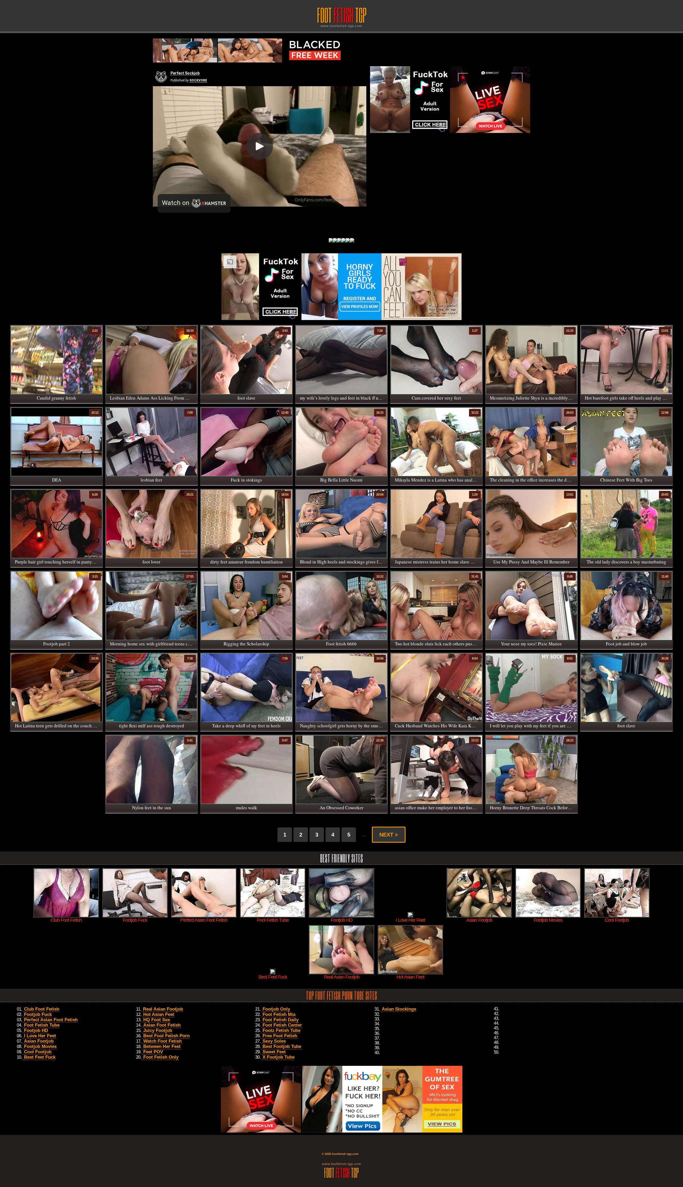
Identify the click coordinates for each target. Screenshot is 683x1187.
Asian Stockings (399, 1009)
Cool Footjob (37, 1051)
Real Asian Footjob (163, 1009)
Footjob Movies (40, 1046)
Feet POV (153, 1051)
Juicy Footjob (157, 1030)
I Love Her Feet (40, 1035)
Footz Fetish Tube (281, 1030)
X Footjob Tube (279, 1057)
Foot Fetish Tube (41, 1025)
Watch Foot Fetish (162, 1041)
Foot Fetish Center (282, 1025)
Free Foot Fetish (280, 1035)
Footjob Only (276, 1009)
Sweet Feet (274, 1051)
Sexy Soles (274, 1041)
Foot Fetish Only (160, 1057)
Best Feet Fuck (39, 1057)
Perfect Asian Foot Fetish (51, 1019)
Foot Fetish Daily (281, 1019)
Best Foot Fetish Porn (166, 1035)
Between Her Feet (162, 1046)
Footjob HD (36, 1030)
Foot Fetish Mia (279, 1014)
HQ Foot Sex (156, 1019)
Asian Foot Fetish (162, 1025)
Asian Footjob (39, 1041)
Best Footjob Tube (282, 1046)
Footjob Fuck (38, 1014)
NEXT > (388, 835)
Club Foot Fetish (41, 1009)
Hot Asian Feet (158, 1014)
